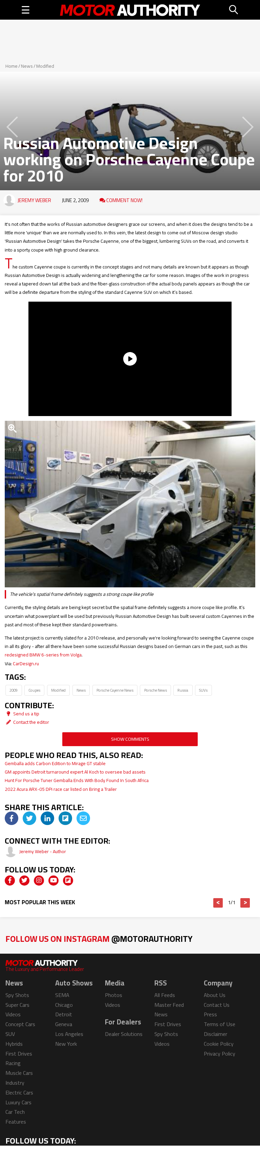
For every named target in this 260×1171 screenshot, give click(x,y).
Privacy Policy (219, 1053)
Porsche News (155, 690)
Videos (13, 1014)
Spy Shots (17, 995)
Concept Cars (20, 1024)
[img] (11, 818)
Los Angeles (69, 1034)
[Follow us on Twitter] (24, 880)
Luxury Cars (18, 1102)
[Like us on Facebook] (10, 880)
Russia (182, 690)
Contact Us (217, 1005)
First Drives (18, 1053)
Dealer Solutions (124, 1034)
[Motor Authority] (130, 10)
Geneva (63, 1024)
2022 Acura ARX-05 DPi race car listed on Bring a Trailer (61, 789)
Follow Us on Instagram (99, 939)
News (27, 66)
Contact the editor (30, 722)
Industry (14, 1083)
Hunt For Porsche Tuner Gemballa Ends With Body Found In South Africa (77, 780)
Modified (45, 66)
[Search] (234, 10)
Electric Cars (19, 1092)
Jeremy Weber (34, 200)
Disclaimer (215, 1034)
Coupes (34, 690)
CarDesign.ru (26, 663)
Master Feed (169, 1005)
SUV (10, 1034)
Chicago (64, 1005)
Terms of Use (219, 1024)
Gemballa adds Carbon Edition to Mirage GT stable (55, 763)
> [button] (245, 903)
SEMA (62, 995)
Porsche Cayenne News (114, 690)
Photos (113, 995)
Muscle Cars (19, 1073)
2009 (13, 690)
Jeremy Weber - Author (42, 851)
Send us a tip (25, 713)
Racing (13, 1063)
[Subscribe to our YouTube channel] (53, 880)
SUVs (203, 690)
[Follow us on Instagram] (39, 880)
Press (210, 1014)
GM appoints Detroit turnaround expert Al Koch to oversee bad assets (75, 771)
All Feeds (164, 995)
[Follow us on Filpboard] (68, 880)
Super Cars (17, 1005)
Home (11, 66)
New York (66, 1044)
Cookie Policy (219, 1044)
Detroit (63, 1014)
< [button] (218, 903)
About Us (214, 995)
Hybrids (14, 1044)
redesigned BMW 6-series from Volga (43, 654)
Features (15, 1121)
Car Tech (15, 1112)
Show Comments (130, 739)
